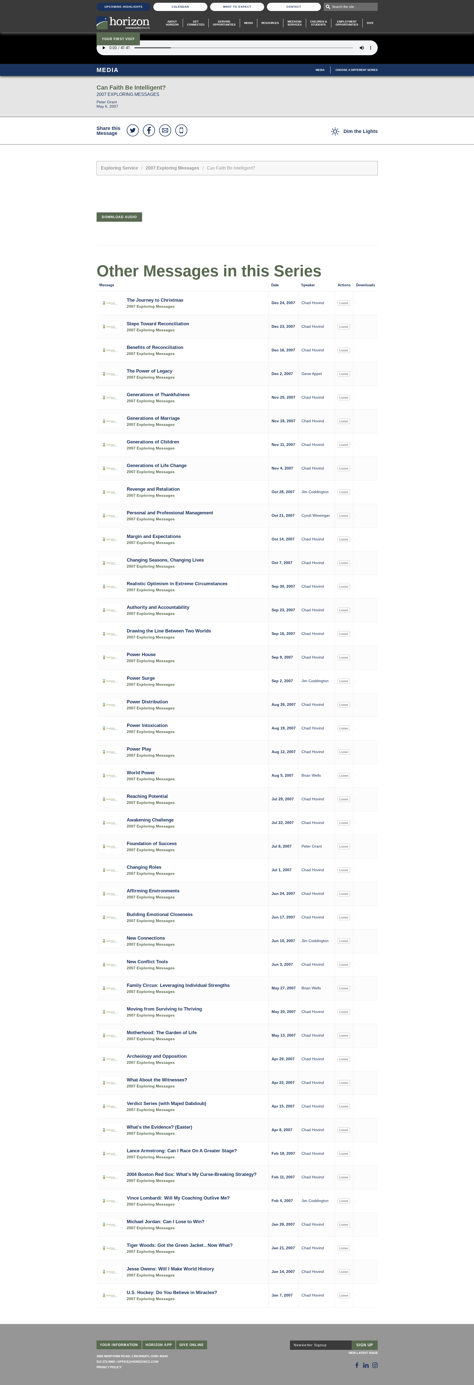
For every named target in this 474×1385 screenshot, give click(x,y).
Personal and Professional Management (170, 512)
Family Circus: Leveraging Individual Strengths (178, 985)
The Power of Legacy (149, 370)
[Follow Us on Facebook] (357, 1365)
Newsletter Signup (310, 1345)
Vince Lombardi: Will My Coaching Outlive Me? (178, 1197)
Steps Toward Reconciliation (158, 323)
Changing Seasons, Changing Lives (165, 559)
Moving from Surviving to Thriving (164, 1008)
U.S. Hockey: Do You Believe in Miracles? (172, 1292)
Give (370, 22)
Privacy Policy (109, 1367)
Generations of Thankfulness (158, 394)
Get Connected (195, 23)
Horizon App (159, 1345)
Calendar (180, 6)
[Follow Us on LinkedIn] (366, 1365)
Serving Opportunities (224, 23)
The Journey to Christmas (155, 300)
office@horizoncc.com (137, 1361)
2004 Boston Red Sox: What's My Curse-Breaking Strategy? (191, 1174)
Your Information (119, 1345)
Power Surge (141, 678)
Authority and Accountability (158, 607)
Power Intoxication (147, 725)
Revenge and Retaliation (153, 489)
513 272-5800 (106, 1361)
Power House (141, 654)
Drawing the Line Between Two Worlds (169, 630)
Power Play (139, 748)
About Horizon (172, 23)
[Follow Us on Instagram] (375, 1365)
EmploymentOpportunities (346, 23)
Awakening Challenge (150, 819)
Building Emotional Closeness (160, 914)
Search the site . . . (345, 7)
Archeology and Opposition (157, 1056)
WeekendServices (294, 23)
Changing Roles (144, 867)
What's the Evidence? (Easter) (159, 1127)
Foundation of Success (152, 843)
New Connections (146, 938)
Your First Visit (118, 39)
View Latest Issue (363, 1353)
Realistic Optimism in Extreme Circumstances (177, 583)
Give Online (191, 1345)
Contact (293, 6)
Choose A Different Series (356, 69)
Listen (343, 303)
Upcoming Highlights (124, 6)
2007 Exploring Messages (172, 168)
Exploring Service (119, 168)
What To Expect (237, 6)
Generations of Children (153, 441)
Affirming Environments (153, 890)
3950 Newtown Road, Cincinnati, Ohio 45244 (132, 1356)
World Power (141, 772)
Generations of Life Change (157, 465)
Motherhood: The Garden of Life (162, 1032)
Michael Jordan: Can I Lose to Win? (165, 1221)
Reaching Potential (147, 796)
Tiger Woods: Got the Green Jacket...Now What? (180, 1245)
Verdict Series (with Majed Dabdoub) (166, 1103)
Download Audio (119, 217)
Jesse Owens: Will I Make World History (170, 1268)
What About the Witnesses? (157, 1079)
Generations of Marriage (153, 418)
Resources (270, 22)
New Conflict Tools (147, 961)
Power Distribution (147, 701)
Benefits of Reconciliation (155, 347)
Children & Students (318, 23)
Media (248, 22)
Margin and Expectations (154, 536)
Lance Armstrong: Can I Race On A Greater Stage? (182, 1150)
